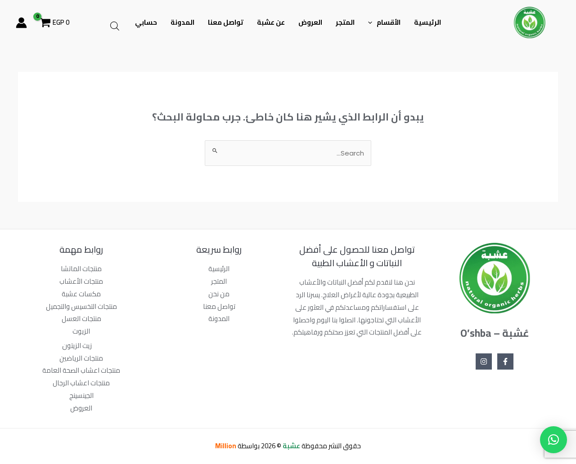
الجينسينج (81, 395)
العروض (310, 22)
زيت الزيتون (77, 345)
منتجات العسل (81, 318)
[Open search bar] (114, 26)
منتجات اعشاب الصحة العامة (81, 370)
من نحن (219, 293)
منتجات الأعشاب (81, 281)
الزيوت (81, 331)
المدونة (182, 22)
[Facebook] (505, 361)
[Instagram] (484, 361)
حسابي (146, 22)
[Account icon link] (21, 22)
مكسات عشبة (81, 293)
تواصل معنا (225, 22)
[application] (372, 22)
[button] (553, 439)
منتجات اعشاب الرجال (81, 382)
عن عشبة (271, 22)
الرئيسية (427, 22)
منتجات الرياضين (81, 358)
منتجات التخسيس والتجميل (81, 306)
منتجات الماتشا (81, 268)
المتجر (345, 22)
